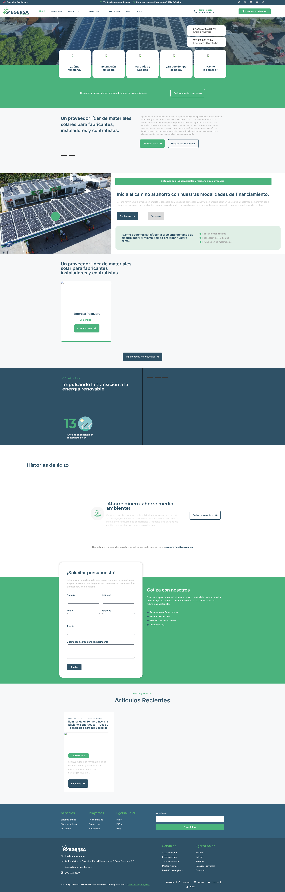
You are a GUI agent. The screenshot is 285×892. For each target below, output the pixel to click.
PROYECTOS (73, 11)
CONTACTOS (114, 11)
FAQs (139, 11)
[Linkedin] (251, 2)
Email (70, 610)
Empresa (106, 595)
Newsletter (161, 813)
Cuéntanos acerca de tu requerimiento (87, 641)
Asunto (70, 626)
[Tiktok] (263, 2)
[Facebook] (239, 2)
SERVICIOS (93, 11)
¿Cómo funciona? (74, 68)
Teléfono (106, 610)
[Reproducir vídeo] (55, 216)
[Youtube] (257, 2)
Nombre (71, 595)
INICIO (42, 11)
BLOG (128, 11)
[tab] (64, 155)
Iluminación (79, 755)
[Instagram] (245, 2)
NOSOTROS (56, 11)
